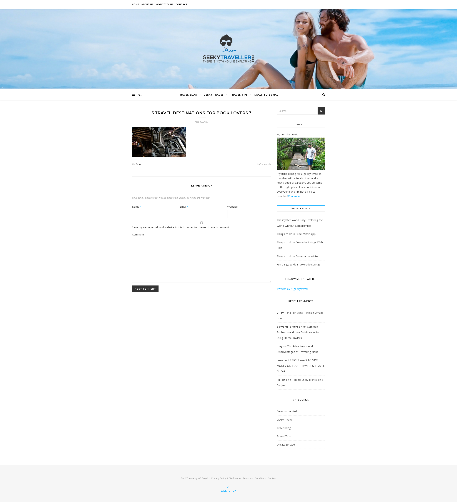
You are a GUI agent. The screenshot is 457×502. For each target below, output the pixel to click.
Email (184, 206)
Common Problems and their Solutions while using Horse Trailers (298, 332)
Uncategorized (286, 444)
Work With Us (164, 4)
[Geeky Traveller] (228, 48)
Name (137, 206)
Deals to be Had (266, 94)
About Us (147, 4)
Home (135, 4)
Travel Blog (187, 94)
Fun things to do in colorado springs (298, 264)
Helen (281, 379)
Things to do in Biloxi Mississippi (296, 234)
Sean (138, 164)
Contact (181, 4)
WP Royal (203, 478)
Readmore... (295, 196)
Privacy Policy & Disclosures (226, 478)
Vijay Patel (284, 312)
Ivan (280, 360)
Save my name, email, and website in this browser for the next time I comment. (181, 227)
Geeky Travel (214, 94)
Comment (138, 234)
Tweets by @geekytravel (292, 288)
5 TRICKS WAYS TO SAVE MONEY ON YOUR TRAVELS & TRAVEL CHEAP (301, 365)
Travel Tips (239, 94)
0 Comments (264, 164)
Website (232, 206)
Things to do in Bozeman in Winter (298, 256)
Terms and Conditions (255, 478)
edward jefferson (290, 326)
